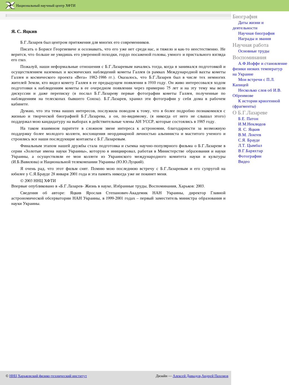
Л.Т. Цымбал (250, 145)
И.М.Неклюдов (252, 124)
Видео (244, 161)
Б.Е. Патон (248, 118)
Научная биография (256, 33)
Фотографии (249, 156)
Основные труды (253, 51)
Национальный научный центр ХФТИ (45, 5)
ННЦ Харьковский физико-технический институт (48, 376)
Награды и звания (254, 38)
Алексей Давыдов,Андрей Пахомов (200, 376)
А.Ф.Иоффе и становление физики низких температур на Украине (260, 69)
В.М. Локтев (249, 134)
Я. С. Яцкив (249, 129)
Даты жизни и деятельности (248, 25)
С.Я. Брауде (249, 140)
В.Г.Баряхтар (250, 150)
